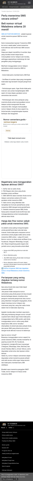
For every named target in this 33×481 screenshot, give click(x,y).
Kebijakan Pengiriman (8, 460)
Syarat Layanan (6, 466)
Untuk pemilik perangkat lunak (10, 453)
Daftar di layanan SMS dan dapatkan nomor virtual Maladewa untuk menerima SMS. (15, 270)
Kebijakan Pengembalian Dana (10, 463)
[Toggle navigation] (29, 2)
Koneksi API (5, 447)
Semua (8, 130)
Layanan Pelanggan (25, 7)
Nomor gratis (5, 445)
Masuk (3, 427)
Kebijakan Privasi (7, 457)
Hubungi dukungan (7, 470)
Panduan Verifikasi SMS (8, 441)
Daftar (10, 427)
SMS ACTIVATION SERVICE (10, 34)
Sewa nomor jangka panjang (9, 438)
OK (16, 479)
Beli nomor (5, 7)
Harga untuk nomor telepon (9, 432)
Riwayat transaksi (14, 7)
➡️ (2, 268)
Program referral (7, 450)
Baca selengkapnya (8, 479)
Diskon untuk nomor (7, 435)
